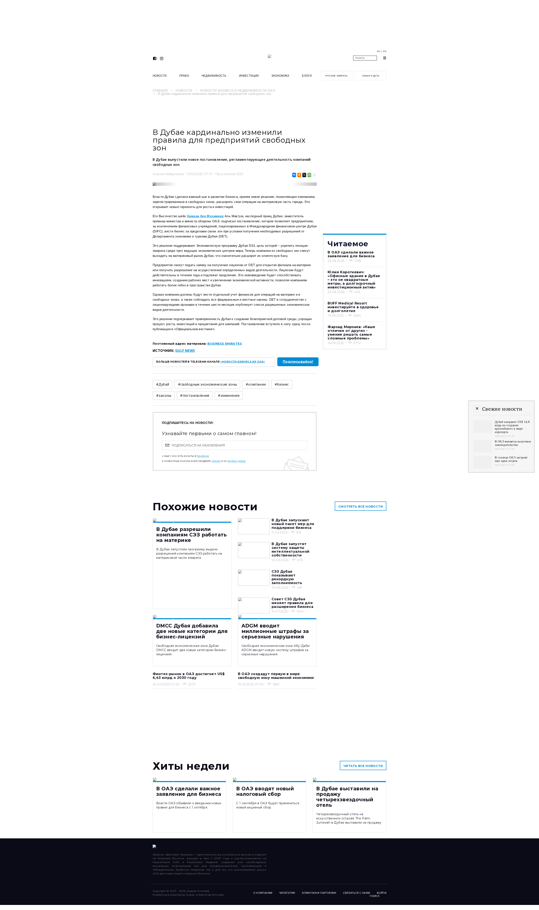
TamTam (215, 461)
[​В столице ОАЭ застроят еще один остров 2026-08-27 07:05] (482, 467)
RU (378, 51)
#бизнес (282, 384)
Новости (160, 75)
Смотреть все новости (360, 506)
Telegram (203, 456)
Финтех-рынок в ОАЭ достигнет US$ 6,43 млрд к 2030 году (189, 676)
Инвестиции (249, 75)
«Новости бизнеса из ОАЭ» (242, 361)
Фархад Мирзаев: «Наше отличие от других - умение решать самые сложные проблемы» (351, 332)
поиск (375, 896)
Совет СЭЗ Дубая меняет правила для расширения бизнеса (292, 603)
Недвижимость (214, 75)
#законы (163, 395)
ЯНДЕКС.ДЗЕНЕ (237, 461)
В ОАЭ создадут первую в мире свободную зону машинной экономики (276, 676)
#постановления (194, 395)
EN (384, 51)
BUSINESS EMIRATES (224, 344)
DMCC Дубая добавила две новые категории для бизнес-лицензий (192, 631)
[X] (304, 175)
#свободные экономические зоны (207, 384)
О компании (262, 893)
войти (381, 893)
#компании (256, 384)
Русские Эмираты (336, 76)
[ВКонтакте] (293, 175)
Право (184, 75)
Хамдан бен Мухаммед (205, 216)
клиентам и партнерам (319, 893)
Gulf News (185, 350)
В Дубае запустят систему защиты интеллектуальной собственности (290, 549)
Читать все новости (363, 766)
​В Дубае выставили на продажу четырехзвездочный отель (347, 797)
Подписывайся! (298, 362)
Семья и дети (370, 76)
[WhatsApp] (309, 175)
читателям (287, 893)
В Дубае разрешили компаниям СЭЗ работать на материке (191, 534)
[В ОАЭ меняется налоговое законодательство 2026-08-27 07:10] (482, 451)
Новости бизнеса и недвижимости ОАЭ (237, 90)
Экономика (280, 75)
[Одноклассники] (298, 175)
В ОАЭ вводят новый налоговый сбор (265, 791)
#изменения (228, 395)
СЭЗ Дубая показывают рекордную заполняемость (287, 577)
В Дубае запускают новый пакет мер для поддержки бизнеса (293, 524)
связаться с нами (356, 893)
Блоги (307, 75)
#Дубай (162, 384)
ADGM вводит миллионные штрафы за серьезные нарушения (275, 631)
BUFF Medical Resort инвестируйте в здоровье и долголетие (353, 307)
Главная (160, 90)
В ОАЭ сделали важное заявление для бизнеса (351, 254)
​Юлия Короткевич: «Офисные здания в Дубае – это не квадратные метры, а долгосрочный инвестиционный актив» (354, 279)
